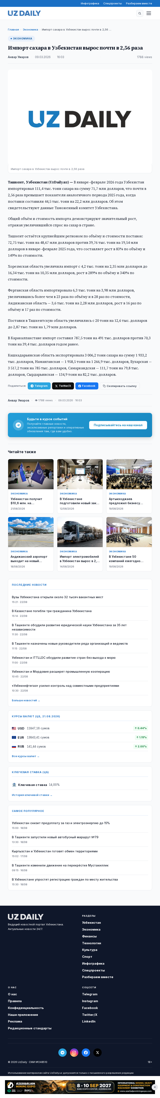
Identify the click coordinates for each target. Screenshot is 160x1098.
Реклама (15, 1021)
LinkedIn (88, 1021)
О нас (12, 994)
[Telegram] (62, 1052)
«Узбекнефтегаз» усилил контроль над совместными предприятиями (65, 685)
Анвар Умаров (18, 57)
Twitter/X (65, 385)
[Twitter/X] (97, 1052)
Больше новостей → (26, 700)
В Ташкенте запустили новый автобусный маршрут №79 (55, 837)
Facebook (88, 385)
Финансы (89, 936)
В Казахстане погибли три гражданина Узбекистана (52, 611)
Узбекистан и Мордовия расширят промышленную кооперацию (61, 671)
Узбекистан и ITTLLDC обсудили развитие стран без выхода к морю (64, 657)
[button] (139, 13)
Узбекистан (91, 923)
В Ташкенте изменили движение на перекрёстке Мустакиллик (60, 865)
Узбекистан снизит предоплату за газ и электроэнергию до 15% (61, 823)
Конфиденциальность (26, 1008)
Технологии (91, 943)
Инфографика (90, 3)
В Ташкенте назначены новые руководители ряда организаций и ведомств (70, 643)
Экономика (30, 29)
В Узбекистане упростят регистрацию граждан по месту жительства (65, 879)
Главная (13, 29)
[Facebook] (86, 1052)
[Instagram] (74, 1052)
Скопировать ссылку (122, 386)
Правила (15, 1001)
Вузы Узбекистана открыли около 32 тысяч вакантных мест (57, 597)
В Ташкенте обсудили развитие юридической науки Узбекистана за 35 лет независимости (69, 627)
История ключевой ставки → (32, 795)
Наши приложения (23, 1015)
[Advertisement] (80, 1087)
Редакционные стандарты (29, 1028)
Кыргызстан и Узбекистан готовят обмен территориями (55, 851)
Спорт (87, 957)
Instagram (90, 1001)
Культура (89, 950)
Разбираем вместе (139, 3)
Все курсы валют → (26, 756)
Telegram (41, 385)
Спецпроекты (112, 3)
